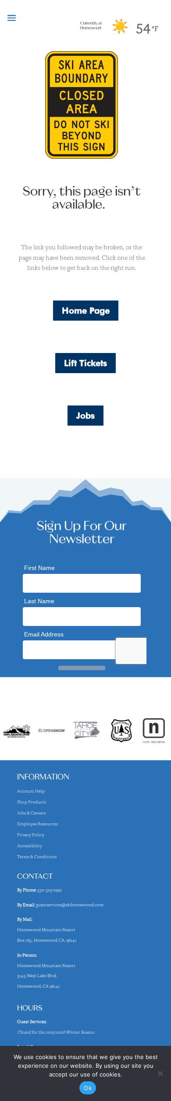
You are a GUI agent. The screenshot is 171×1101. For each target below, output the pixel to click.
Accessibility (29, 846)
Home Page (86, 310)
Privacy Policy (30, 835)
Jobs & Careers (31, 813)
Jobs (85, 415)
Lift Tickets (85, 363)
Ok (88, 1087)
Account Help (31, 791)
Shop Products (31, 802)
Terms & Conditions (37, 857)
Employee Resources (37, 824)
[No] (160, 1073)
